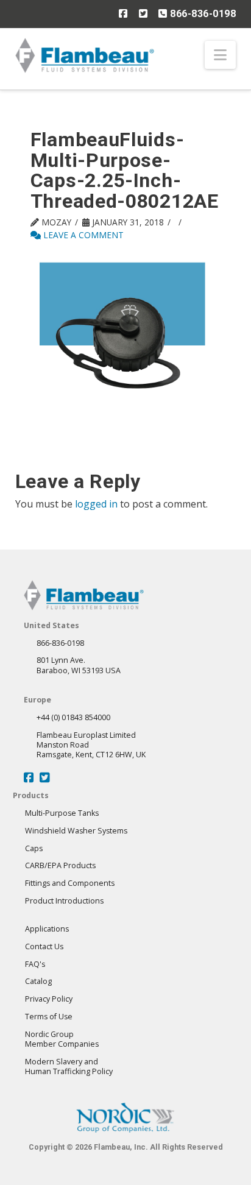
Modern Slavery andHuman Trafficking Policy (69, 1066)
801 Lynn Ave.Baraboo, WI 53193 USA (79, 665)
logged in (96, 504)
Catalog (38, 981)
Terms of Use (48, 1016)
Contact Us (44, 946)
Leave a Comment (82, 235)
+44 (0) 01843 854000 (73, 717)
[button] (220, 55)
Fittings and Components (70, 883)
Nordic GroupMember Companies (62, 1039)
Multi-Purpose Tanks (62, 813)
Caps (34, 848)
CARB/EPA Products (60, 865)
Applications (47, 929)
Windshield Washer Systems (76, 831)
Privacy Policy (48, 999)
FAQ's (35, 964)
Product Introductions (64, 901)
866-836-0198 (202, 13)
